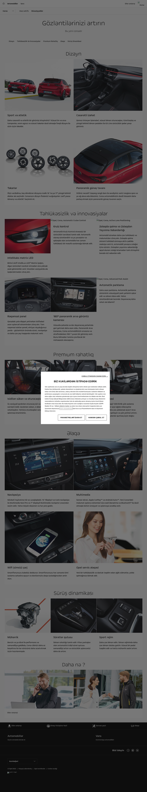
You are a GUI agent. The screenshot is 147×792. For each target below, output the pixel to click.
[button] (95, 376)
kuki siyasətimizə (66, 408)
